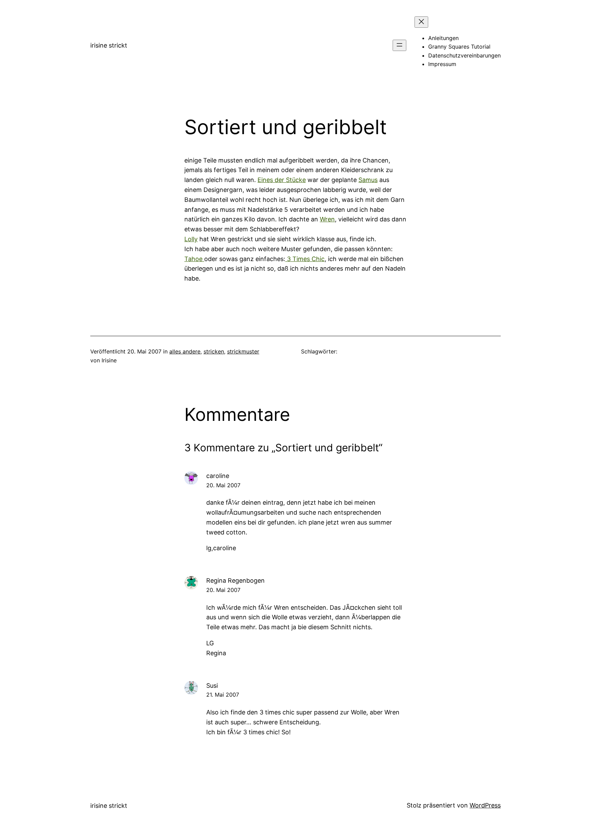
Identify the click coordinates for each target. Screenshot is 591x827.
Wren (327, 219)
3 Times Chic (305, 258)
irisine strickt (108, 45)
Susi (212, 685)
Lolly (191, 239)
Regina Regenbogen (235, 580)
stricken (213, 351)
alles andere (184, 351)
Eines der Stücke (282, 179)
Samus (368, 179)
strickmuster (243, 351)
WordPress (485, 805)
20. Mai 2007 (223, 485)
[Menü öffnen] (399, 45)
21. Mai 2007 (222, 694)
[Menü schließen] (421, 22)
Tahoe (194, 258)
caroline (217, 475)
